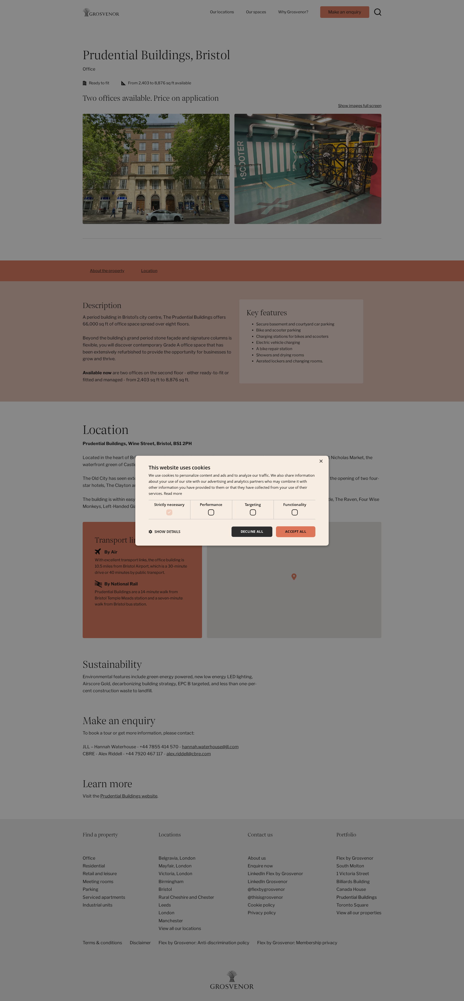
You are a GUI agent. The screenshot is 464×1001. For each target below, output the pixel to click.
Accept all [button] (295, 531)
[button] (164, 531)
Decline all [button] (252, 531)
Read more (173, 493)
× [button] (321, 461)
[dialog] (232, 501)
